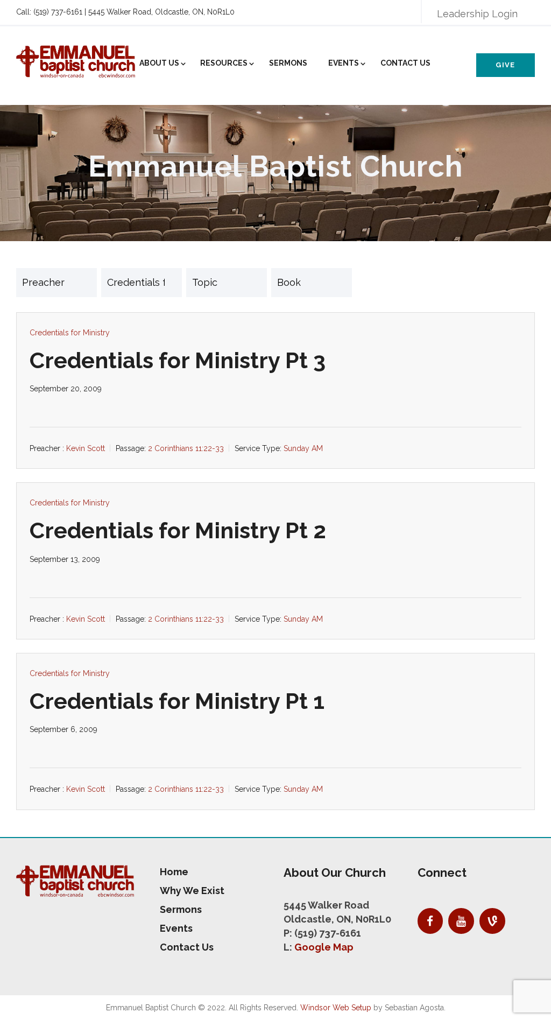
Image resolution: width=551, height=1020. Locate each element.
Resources (224, 63)
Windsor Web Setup (335, 1007)
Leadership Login (477, 13)
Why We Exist (192, 890)
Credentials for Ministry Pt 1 (177, 701)
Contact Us (405, 63)
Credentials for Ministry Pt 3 (178, 360)
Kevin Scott (85, 448)
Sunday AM (303, 448)
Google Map (324, 947)
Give (505, 65)
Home (174, 871)
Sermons (288, 63)
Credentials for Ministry (70, 332)
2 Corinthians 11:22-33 (186, 448)
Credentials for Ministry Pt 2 (178, 530)
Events (343, 63)
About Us (159, 63)
